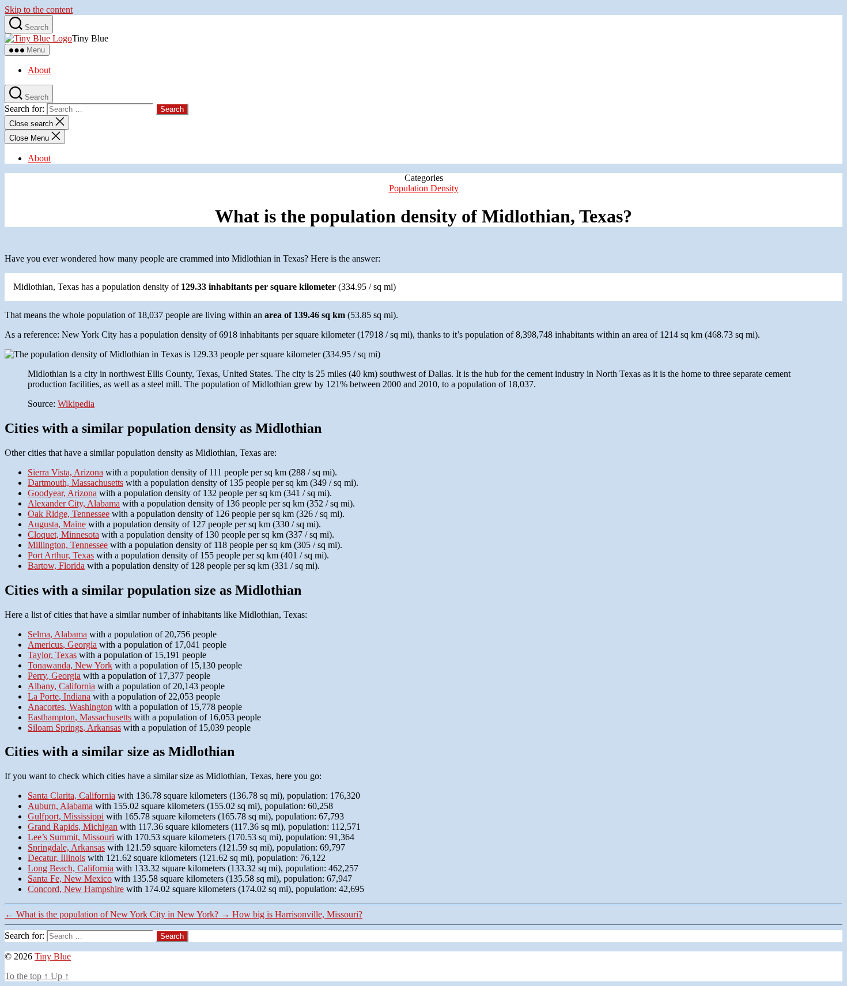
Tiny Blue (53, 956)
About (39, 70)
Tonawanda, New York (70, 665)
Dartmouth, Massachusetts (75, 483)
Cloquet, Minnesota (63, 534)
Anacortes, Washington (70, 707)
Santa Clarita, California (71, 795)
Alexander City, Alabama (74, 503)
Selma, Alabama (57, 634)
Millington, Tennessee (68, 545)
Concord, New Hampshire (76, 889)
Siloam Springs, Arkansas (74, 727)
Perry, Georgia (54, 676)
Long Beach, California (71, 868)
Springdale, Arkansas (66, 847)
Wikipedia (76, 404)
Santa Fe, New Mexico (70, 878)
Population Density (424, 188)
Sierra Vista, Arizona (65, 472)
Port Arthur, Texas (61, 555)
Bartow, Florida (56, 566)
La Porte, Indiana (59, 696)
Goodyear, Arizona (62, 493)
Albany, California (61, 686)
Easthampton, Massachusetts (79, 717)
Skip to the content (39, 9)
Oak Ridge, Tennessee (68, 514)
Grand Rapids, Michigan (73, 827)
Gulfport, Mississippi (66, 816)
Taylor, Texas (52, 655)
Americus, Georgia (62, 644)
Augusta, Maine (57, 524)
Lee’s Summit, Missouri (71, 837)
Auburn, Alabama (60, 806)
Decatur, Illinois (56, 858)
